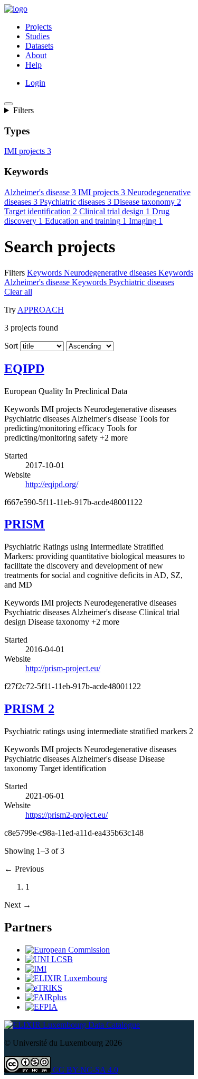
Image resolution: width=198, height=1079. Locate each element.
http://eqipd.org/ (51, 493)
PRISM (24, 534)
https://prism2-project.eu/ (66, 833)
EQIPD (24, 378)
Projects (38, 26)
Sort (11, 355)
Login (35, 82)
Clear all (47, 301)
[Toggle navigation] (8, 103)
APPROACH (40, 319)
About (35, 55)
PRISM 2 (29, 718)
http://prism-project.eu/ (62, 677)
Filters (23, 110)
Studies (37, 36)
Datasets (39, 45)
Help (33, 64)
